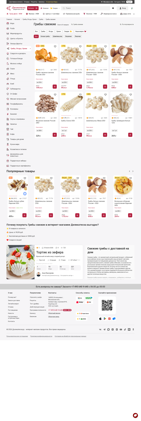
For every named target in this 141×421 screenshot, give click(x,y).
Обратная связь (53, 316)
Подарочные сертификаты (20, 166)
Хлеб (12, 84)
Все (36, 31)
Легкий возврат (13, 304)
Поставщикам (13, 310)
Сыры (12, 69)
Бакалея (13, 114)
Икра (12, 23)
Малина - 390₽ (34, 14)
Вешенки (68, 36)
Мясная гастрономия (18, 99)
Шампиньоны (57, 36)
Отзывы (26, 2)
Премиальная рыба (73, 14)
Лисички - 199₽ (91, 14)
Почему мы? (12, 297)
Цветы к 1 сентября (52, 14)
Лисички (78, 36)
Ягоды (51, 31)
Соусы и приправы (17, 119)
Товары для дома (17, 139)
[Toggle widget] (135, 415)
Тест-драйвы (34, 304)
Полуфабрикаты (16, 104)
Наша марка (79, 31)
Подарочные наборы (18, 161)
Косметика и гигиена (18, 149)
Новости (11, 313)
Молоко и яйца (16, 64)
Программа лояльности (38, 310)
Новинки (46, 8)
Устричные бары (51, 2)
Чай (11, 129)
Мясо (12, 74)
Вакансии (33, 316)
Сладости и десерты (18, 53)
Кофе (12, 134)
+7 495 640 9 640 (55, 310)
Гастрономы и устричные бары (13, 317)
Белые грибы (45, 36)
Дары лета (127, 14)
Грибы (43, 31)
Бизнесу (41, 2)
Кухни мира (14, 144)
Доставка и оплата (15, 2)
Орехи (58, 31)
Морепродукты (16, 33)
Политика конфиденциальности (41, 336)
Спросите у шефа (36, 297)
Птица (12, 79)
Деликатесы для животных (16, 155)
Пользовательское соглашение (17, 336)
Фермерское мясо (110, 14)
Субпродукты (15, 89)
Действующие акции (37, 307)
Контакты (11, 321)
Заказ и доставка (14, 300)
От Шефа (13, 94)
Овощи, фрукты (16, 44)
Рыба (12, 28)
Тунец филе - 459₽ (15, 14)
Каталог (31, 8)
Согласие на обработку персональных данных (70, 336)
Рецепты (34, 2)
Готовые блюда (16, 59)
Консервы (14, 109)
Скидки (66, 31)
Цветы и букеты (16, 39)
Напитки (13, 124)
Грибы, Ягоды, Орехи (19, 49)
